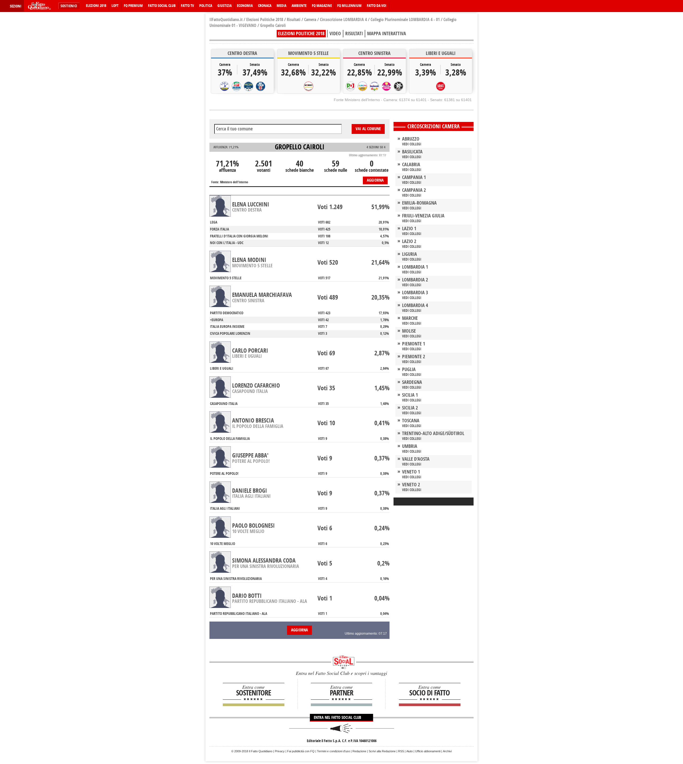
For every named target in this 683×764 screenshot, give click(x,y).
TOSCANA (410, 420)
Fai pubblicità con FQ (301, 751)
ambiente (299, 5)
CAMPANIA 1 (414, 177)
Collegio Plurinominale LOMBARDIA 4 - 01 (405, 19)
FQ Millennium (349, 5)
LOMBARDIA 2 (415, 279)
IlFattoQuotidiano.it (226, 19)
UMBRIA (409, 446)
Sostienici (69, 6)
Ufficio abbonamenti (427, 751)
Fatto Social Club (162, 5)
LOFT (115, 5)
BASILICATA (412, 151)
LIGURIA (409, 254)
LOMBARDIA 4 (415, 305)
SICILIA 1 (410, 395)
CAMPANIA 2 (414, 190)
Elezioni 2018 (96, 5)
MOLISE (409, 331)
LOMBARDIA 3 (415, 292)
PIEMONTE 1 (413, 343)
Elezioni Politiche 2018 (264, 19)
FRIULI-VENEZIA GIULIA (423, 215)
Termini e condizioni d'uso (333, 751)
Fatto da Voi (376, 5)
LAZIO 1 (409, 228)
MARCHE (410, 318)
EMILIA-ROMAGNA (419, 203)
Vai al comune (368, 128)
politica (205, 5)
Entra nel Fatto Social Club (338, 717)
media (281, 5)
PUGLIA (409, 369)
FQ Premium (133, 5)
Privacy (280, 751)
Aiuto (409, 751)
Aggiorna (375, 180)
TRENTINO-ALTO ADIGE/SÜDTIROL (433, 433)
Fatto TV (187, 5)
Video (335, 34)
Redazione (359, 751)
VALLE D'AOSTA (416, 459)
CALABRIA (411, 164)
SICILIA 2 (410, 407)
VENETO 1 (411, 471)
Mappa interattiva (386, 34)
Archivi (447, 751)
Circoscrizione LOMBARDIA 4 (343, 19)
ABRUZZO (410, 139)
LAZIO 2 (409, 241)
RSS (401, 751)
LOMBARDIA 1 (415, 267)
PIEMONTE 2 (413, 356)
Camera (310, 19)
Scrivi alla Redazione (382, 751)
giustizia (224, 5)
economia (245, 5)
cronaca (264, 5)
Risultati (293, 19)
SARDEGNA (412, 382)
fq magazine (322, 5)
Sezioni (15, 6)
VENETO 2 (411, 484)
